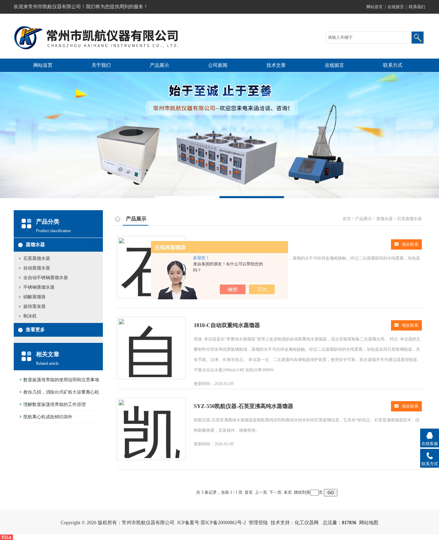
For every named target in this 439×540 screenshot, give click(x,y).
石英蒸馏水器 (36, 258)
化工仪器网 (307, 522)
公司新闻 (217, 65)
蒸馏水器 (35, 244)
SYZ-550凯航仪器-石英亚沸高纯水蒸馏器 (243, 406)
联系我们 (417, 6)
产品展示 (159, 65)
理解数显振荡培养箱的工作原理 (54, 404)
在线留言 (396, 6)
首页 (347, 218)
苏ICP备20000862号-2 (223, 522)
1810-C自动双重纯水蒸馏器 (227, 325)
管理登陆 (258, 522)
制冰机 (30, 316)
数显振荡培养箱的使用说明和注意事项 (61, 379)
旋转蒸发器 (34, 306)
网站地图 (368, 522)
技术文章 (276, 65)
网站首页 (374, 6)
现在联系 (410, 244)
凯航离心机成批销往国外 (47, 416)
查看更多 (35, 329)
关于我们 (101, 65)
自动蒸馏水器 (36, 268)
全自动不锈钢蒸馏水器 (45, 277)
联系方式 (392, 65)
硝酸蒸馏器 (34, 296)
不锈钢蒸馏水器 (39, 287)
